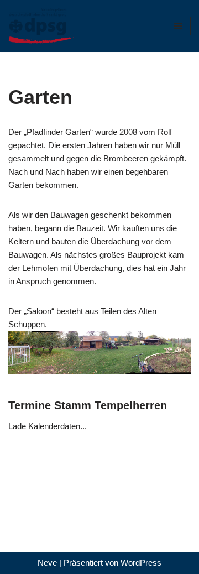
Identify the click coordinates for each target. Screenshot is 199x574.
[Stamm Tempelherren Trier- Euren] (41, 26)
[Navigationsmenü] (178, 26)
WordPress (141, 562)
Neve (47, 562)
